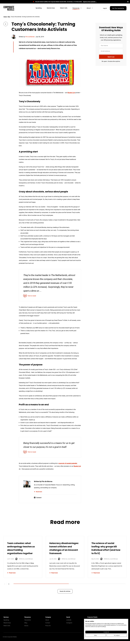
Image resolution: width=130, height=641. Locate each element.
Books (26, 625)
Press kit (48, 625)
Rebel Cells (7, 625)
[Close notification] (128, 2)
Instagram (69, 623)
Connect (38, 497)
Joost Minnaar (29, 559)
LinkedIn (68, 620)
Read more (39, 491)
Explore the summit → (90, 1)
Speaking (6, 620)
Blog (9, 16)
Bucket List (71, 92)
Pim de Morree (29, 37)
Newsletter (27, 620)
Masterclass (7, 623)
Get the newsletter (118, 8)
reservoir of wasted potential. (68, 463)
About (47, 620)
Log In (105, 8)
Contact (47, 623)
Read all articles (65, 591)
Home (5, 16)
